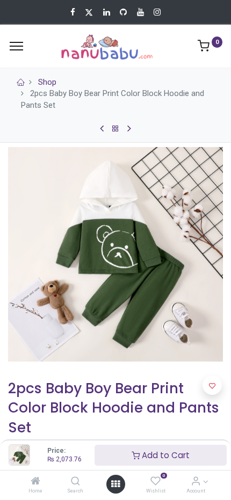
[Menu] (16, 46)
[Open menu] (115, 483)
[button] (212, 385)
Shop (47, 82)
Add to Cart (165, 455)
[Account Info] (196, 482)
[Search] (75, 482)
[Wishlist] (155, 482)
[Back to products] (115, 129)
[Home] (35, 482)
